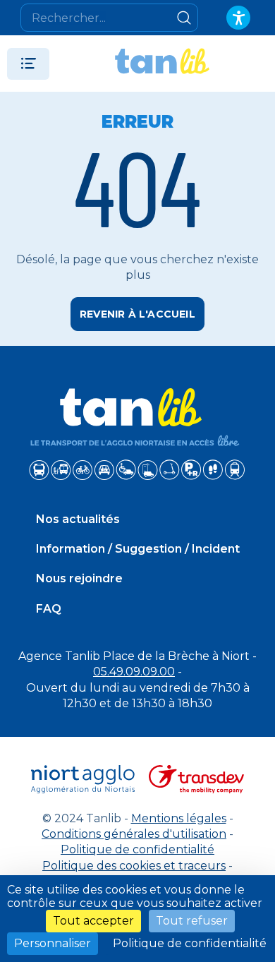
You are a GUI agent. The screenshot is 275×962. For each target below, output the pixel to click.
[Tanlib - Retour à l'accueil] (162, 63)
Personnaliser (52, 943)
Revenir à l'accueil (137, 314)
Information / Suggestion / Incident (138, 548)
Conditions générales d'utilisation (134, 834)
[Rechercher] (184, 18)
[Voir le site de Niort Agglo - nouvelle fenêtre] (83, 779)
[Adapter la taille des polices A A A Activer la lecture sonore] (238, 18)
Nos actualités (78, 519)
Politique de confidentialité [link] (190, 943)
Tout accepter (93, 920)
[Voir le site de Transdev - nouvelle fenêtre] (196, 779)
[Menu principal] (28, 64)
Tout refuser (192, 920)
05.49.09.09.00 (134, 671)
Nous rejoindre (79, 578)
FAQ (48, 608)
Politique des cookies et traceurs (134, 865)
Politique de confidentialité (137, 849)
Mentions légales (178, 818)
